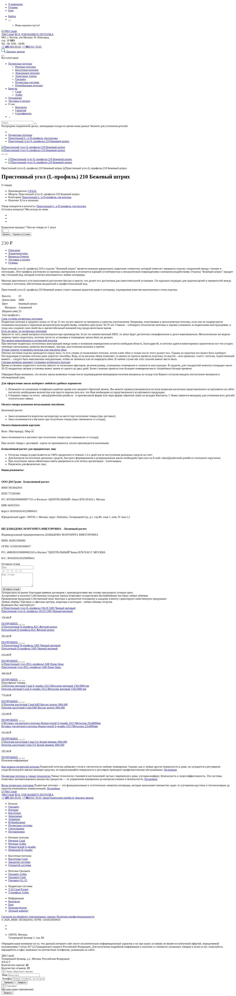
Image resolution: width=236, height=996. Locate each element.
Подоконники (16, 831)
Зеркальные (15, 816)
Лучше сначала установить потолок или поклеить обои (34, 349)
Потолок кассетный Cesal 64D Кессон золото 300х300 (33, 707)
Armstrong (14, 819)
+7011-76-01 (32, 46)
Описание (14, 250)
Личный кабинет (18, 910)
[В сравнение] (2, 154)
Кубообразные (16, 822)
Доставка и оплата (19, 101)
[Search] (3, 51)
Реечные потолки (25, 66)
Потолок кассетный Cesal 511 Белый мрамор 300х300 (32, 744)
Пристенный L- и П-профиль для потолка (46, 197)
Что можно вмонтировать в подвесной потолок (29, 340)
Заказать (8, 982)
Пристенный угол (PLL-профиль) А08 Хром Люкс (31, 667)
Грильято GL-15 (17, 880)
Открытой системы (19, 865)
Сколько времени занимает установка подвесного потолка (35, 362)
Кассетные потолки (26, 69)
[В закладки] (6, 154)
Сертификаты (23, 113)
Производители (17, 907)
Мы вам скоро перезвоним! (17, 989)
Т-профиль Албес (18, 892)
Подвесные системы (27, 82)
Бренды (12, 88)
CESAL (32, 191)
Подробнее (170, 769)
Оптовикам (15, 97)
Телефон (6, 978)
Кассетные (14, 812)
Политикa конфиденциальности (75, 916)
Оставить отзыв (11, 589)
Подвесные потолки (20, 63)
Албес (18, 94)
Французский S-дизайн (22, 846)
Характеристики (18, 253)
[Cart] (9, 20)
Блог (11, 10)
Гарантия (20, 110)
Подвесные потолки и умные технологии (26, 776)
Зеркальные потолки (27, 73)
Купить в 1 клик (21, 234)
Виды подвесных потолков (17, 785)
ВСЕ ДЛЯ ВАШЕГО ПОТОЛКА (34, 34)
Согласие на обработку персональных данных (28, 916)
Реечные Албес (17, 843)
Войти (12, 16)
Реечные (13, 809)
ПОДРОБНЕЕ (9, 623)
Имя (4, 975)
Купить (6, 234)
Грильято (20, 79)
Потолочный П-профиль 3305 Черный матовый (29, 648)
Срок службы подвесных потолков (22, 318)
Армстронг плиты (26, 76)
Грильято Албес (17, 874)
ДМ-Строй (7, 34)
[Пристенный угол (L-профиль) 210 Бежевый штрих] (33, 147)
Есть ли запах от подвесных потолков (24, 331)
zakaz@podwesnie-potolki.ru (58, 797)
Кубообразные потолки (29, 85)
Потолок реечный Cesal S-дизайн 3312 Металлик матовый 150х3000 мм (43, 688)
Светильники (16, 828)
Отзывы (13, 7)
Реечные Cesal (16, 840)
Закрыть (21, 982)
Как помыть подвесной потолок (20, 766)
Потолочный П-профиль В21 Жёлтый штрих (27, 629)
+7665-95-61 (11, 46)
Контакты (21, 107)
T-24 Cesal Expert (18, 889)
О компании (15, 4)
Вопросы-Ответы (18, 256)
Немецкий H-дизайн (20, 849)
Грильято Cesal (17, 877)
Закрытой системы (19, 862)
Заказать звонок (15, 51)
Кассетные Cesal (18, 858)
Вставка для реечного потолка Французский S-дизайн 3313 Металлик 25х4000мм (49, 726)
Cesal (18, 91)
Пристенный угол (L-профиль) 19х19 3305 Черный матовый (37, 611)
